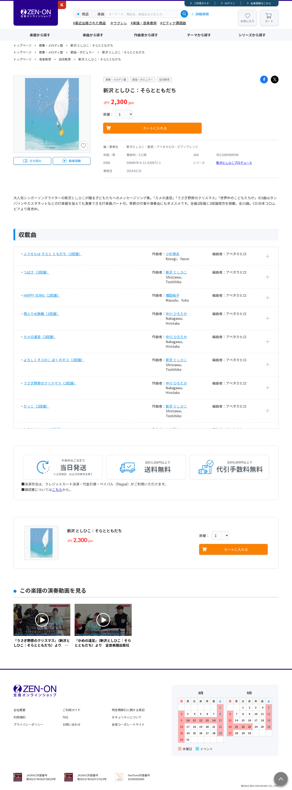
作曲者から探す (146, 34)
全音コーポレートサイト (128, 724)
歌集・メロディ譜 (51, 45)
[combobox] (144, 14)
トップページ (22, 45)
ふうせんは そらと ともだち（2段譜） (53, 253)
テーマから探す (199, 34)
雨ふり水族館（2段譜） (42, 313)
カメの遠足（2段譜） (40, 336)
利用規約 (19, 717)
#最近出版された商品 (89, 22)
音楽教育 (45, 59)
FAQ (65, 717)
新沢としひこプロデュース (234, 163)
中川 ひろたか (176, 313)
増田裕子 (172, 295)
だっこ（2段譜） (36, 406)
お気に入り (247, 21)
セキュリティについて (127, 717)
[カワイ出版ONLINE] (62, 5)
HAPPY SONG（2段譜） (42, 295)
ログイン (230, 3)
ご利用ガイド (201, 3)
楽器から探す (40, 34)
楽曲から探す (93, 34)
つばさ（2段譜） (36, 272)
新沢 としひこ (176, 272)
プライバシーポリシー (28, 724)
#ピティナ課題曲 (173, 22)
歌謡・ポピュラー (82, 52)
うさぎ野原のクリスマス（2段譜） (50, 383)
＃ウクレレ (118, 22)
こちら (57, 489)
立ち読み (35, 161)
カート (269, 21)
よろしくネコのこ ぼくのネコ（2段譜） (54, 359)
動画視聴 (75, 161)
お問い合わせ (72, 724)
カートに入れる (155, 128)
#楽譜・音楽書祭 (144, 22)
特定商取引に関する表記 (128, 710)
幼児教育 (65, 59)
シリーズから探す (252, 34)
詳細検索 (202, 13)
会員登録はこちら (261, 3)
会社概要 (19, 710)
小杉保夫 (172, 253)
